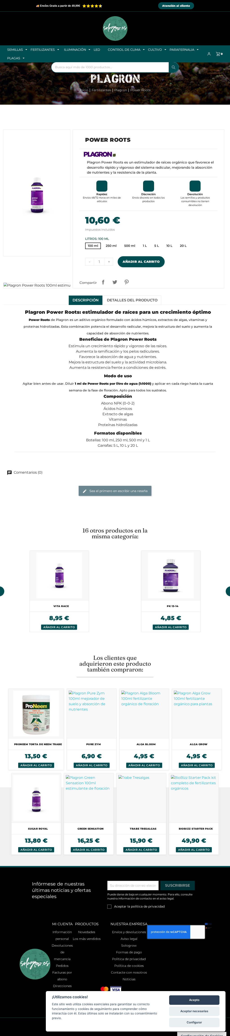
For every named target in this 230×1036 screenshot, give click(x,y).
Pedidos (62, 966)
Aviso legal (129, 939)
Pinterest (126, 282)
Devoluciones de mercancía (62, 952)
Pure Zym (93, 744)
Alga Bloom (146, 744)
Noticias (129, 979)
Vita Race (61, 606)
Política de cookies (129, 966)
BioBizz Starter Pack (196, 828)
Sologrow (129, 945)
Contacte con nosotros (129, 972)
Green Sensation (90, 828)
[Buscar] (174, 67)
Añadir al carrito (141, 262)
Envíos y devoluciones (129, 932)
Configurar (194, 1022)
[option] (59, 591)
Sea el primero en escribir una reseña (118, 491)
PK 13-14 (173, 606)
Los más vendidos (87, 939)
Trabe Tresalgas (143, 828)
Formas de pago (129, 952)
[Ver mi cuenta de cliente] (209, 53)
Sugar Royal (38, 828)
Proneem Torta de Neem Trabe (38, 744)
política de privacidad (148, 906)
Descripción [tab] (86, 300)
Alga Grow (198, 744)
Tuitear (114, 282)
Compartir (103, 282)
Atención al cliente (176, 5)
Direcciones (62, 986)
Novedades (86, 932)
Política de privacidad (129, 959)
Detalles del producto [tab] (132, 300)
